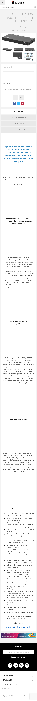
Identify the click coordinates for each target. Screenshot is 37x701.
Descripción (18, 111)
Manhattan (11, 81)
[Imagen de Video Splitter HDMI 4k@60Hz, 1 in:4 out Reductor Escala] (7, 50)
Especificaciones (18, 130)
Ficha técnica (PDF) (11, 627)
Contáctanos (18, 123)
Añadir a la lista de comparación (15, 97)
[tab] (18, 111)
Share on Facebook (14, 103)
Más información (25, 627)
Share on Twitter (18, 103)
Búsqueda (35, 7)
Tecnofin (22, 694)
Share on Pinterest (22, 103)
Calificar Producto (18, 117)
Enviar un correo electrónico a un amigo (21, 97)
